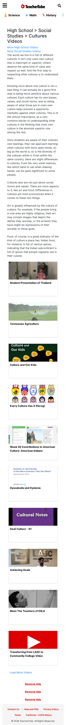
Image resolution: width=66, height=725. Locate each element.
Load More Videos (21, 672)
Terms (17, 715)
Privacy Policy (51, 709)
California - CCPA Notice (39, 715)
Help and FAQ (31, 709)
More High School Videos (22, 47)
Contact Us (13, 709)
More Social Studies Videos (24, 51)
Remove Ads (33, 684)
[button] (10, 5)
